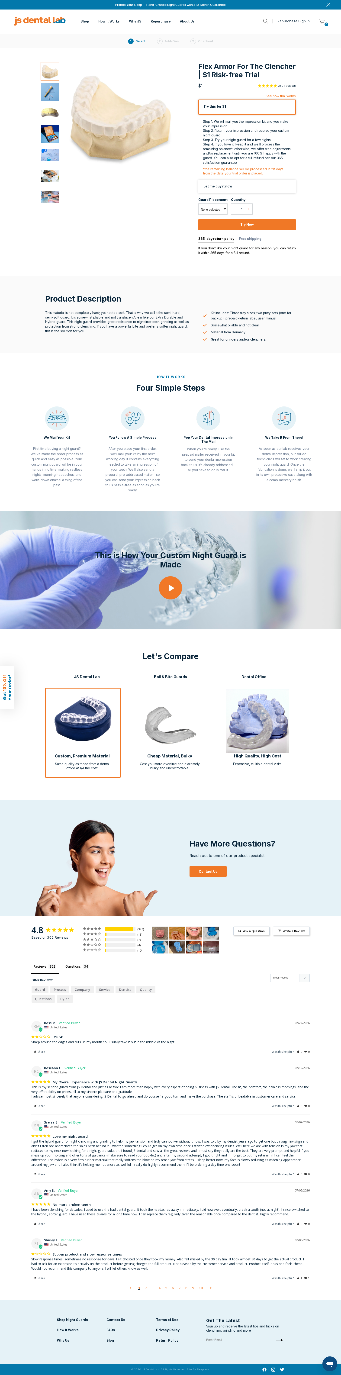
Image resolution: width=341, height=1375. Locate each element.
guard (40, 989)
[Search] (265, 21)
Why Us (63, 1340)
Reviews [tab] (40, 966)
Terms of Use (167, 1320)
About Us (187, 21)
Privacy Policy (168, 1330)
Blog (110, 1340)
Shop (84, 21)
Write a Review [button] (294, 931)
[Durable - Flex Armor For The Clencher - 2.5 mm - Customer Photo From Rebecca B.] (194, 947)
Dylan (65, 999)
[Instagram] (273, 1370)
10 (201, 1287)
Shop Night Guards (72, 1320)
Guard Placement (213, 200)
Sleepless (202, 1369)
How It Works (109, 21)
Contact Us (208, 871)
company (82, 989)
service (104, 989)
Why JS (135, 21)
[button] (299, 1052)
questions (43, 999)
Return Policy (167, 1340)
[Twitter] (282, 1370)
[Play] (170, 590)
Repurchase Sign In (293, 21)
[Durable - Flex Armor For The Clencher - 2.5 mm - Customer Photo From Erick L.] (177, 947)
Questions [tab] (73, 966)
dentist (125, 989)
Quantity (238, 200)
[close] (328, 5)
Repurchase (161, 21)
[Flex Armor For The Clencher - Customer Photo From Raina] (160, 933)
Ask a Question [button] (254, 931)
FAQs (110, 1330)
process (60, 989)
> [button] (211, 1287)
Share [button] (41, 1052)
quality (146, 989)
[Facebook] (264, 1370)
